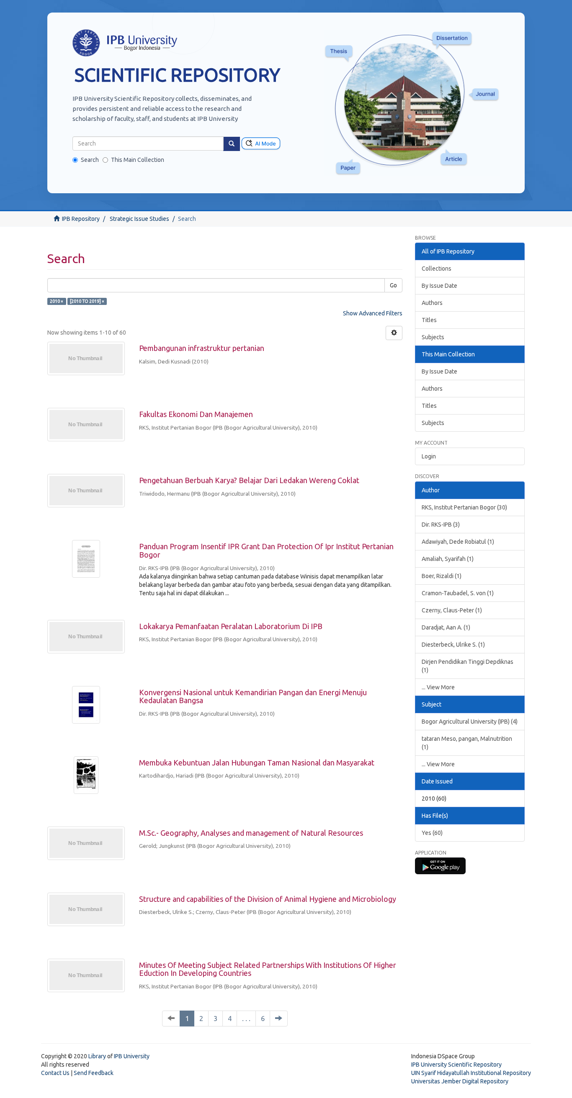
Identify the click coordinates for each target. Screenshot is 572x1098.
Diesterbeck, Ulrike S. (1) (453, 644)
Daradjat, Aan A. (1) (446, 627)
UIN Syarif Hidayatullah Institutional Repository (471, 1073)
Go (393, 285)
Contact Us (55, 1073)
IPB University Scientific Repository (456, 1064)
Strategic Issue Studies (139, 218)
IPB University (131, 1056)
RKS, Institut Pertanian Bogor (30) (464, 507)
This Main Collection (137, 159)
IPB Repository (81, 218)
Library (97, 1056)
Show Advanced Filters (372, 313)
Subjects (433, 337)
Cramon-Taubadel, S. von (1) (458, 593)
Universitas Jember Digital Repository (459, 1081)
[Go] (231, 144)
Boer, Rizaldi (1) (441, 576)
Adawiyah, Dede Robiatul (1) (458, 541)
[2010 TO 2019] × (87, 301)
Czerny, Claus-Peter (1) (452, 610)
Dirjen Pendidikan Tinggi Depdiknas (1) (467, 665)
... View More (438, 687)
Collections (436, 268)
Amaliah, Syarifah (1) (448, 558)
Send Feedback (93, 1073)
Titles (429, 320)
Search (90, 159)
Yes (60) (432, 832)
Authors (432, 302)
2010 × (56, 301)
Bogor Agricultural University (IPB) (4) (470, 721)
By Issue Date (439, 285)
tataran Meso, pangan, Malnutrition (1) (467, 742)
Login (429, 456)
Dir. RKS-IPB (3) (441, 524)
